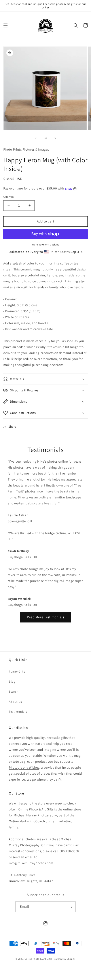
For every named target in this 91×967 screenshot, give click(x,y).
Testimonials (18, 712)
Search (14, 691)
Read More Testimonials (45, 617)
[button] (5, 25)
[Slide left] (36, 138)
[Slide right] (55, 138)
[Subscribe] (71, 907)
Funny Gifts (17, 672)
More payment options (45, 244)
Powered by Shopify (64, 958)
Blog (12, 682)
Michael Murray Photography (35, 815)
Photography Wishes (24, 767)
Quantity (8, 197)
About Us (15, 702)
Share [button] (12, 427)
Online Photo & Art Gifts (38, 958)
